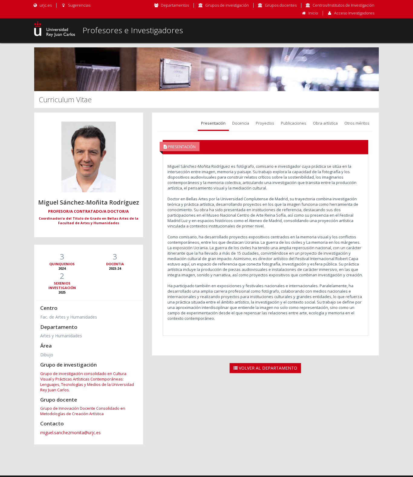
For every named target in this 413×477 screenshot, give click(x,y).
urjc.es (45, 5)
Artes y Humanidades (61, 336)
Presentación (213, 123)
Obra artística (325, 123)
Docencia (240, 123)
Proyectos (265, 123)
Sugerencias (78, 5)
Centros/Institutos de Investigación (343, 5)
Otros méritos (356, 123)
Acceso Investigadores (354, 13)
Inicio (313, 13)
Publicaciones (293, 123)
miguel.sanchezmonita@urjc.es (70, 432)
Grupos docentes (281, 5)
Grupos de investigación (227, 5)
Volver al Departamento (267, 368)
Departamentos (175, 5)
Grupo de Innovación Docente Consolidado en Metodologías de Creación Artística (82, 410)
